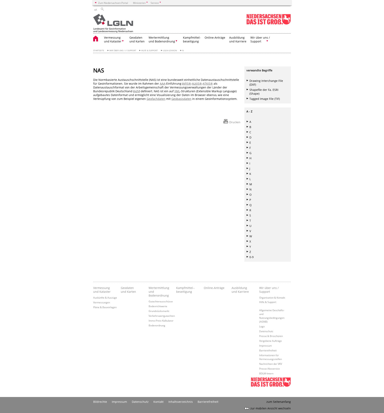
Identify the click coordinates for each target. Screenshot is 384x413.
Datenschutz (266, 331)
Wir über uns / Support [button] (260, 39)
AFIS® (187, 83)
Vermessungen (101, 302)
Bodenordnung (157, 325)
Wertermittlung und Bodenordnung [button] (162, 39)
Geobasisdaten (181, 99)
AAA (162, 83)
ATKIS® (208, 83)
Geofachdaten (156, 99)
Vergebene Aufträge (270, 340)
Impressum (265, 345)
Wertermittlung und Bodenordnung (159, 291)
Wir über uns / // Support (122, 50)
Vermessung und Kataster (102, 290)
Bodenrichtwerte (158, 306)
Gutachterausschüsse (161, 301)
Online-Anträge (215, 37)
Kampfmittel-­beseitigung (185, 290)
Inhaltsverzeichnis (180, 402)
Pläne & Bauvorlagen (105, 307)
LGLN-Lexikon (170, 50)
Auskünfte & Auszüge (105, 297)
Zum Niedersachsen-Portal (113, 2)
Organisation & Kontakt (272, 297)
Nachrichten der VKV (270, 363)
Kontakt (158, 402)
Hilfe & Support (149, 50)
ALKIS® (197, 83)
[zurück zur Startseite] (113, 23)
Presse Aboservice (269, 368)
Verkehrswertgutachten (162, 315)
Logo (262, 326)
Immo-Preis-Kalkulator (161, 320)
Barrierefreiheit (268, 350)
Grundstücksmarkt (159, 311)
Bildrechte (100, 402)
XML (177, 91)
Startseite (98, 50)
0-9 (251, 257)
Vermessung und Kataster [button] (112, 39)
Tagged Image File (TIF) (264, 99)
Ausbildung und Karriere (237, 39)
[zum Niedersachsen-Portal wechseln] (268, 24)
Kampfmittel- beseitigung (192, 39)
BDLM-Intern (266, 373)
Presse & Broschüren (271, 336)
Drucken (234, 122)
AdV (136, 91)
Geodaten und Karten (137, 39)
